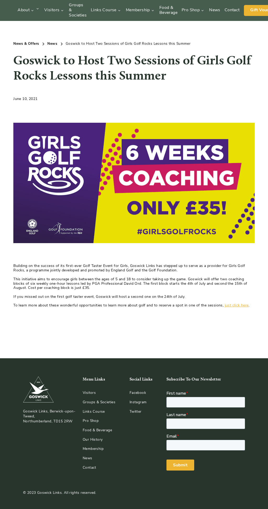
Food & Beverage (168, 10)
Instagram (138, 402)
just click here (237, 305)
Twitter (136, 411)
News (214, 10)
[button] (28, 10)
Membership (138, 10)
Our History (93, 439)
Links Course (103, 10)
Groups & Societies (78, 10)
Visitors (51, 10)
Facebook (138, 393)
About (24, 10)
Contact (232, 10)
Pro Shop (191, 10)
